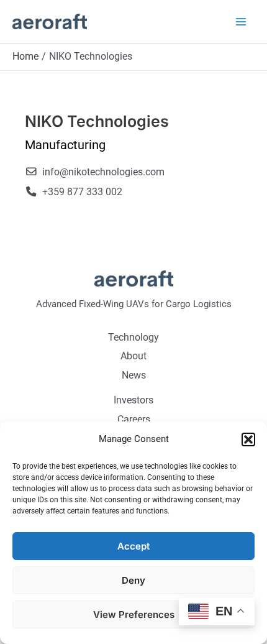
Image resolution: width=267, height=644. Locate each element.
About (133, 356)
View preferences (133, 614)
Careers (133, 419)
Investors (133, 400)
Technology (133, 337)
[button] (248, 439)
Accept (133, 546)
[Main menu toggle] (241, 21)
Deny (133, 580)
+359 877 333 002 (82, 192)
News (134, 375)
